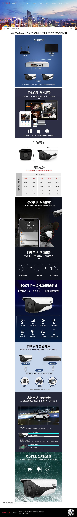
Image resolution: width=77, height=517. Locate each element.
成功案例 (54, 3)
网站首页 (27, 3)
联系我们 (67, 3)
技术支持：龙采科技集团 (39, 511)
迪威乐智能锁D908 (9, 502)
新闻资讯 (47, 3)
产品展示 (41, 3)
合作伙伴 (61, 3)
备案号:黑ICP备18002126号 (24, 513)
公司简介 (34, 3)
